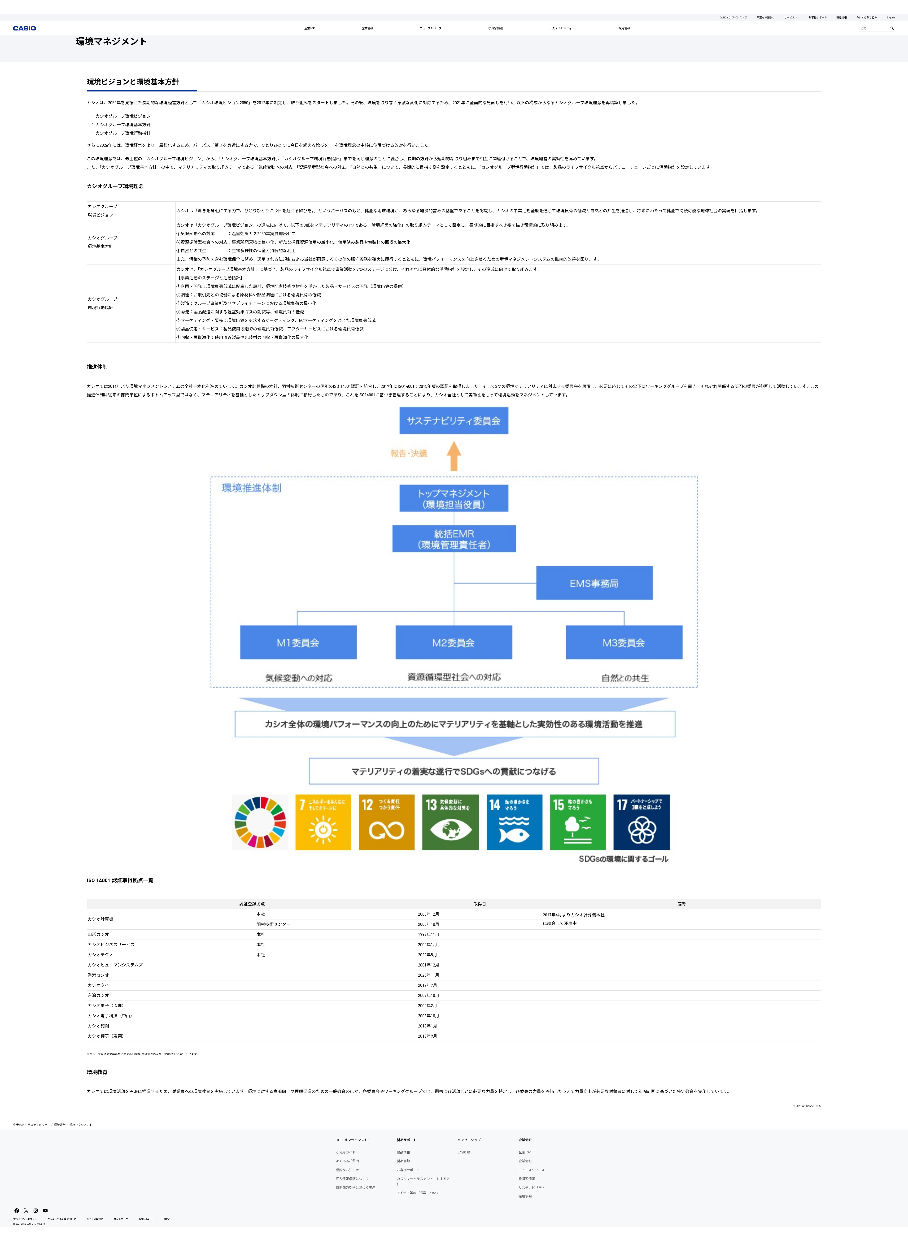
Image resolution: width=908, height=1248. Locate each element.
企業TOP (309, 28)
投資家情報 (496, 28)
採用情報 (624, 28)
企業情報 (367, 28)
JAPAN (166, 1219)
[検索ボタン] (892, 28)
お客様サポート (818, 17)
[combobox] (873, 28)
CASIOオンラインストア (733, 17)
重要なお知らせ (766, 17)
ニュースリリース (430, 28)
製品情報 (841, 17)
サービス (789, 17)
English (890, 17)
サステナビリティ (560, 28)
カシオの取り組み (866, 17)
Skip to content (13, 3)
